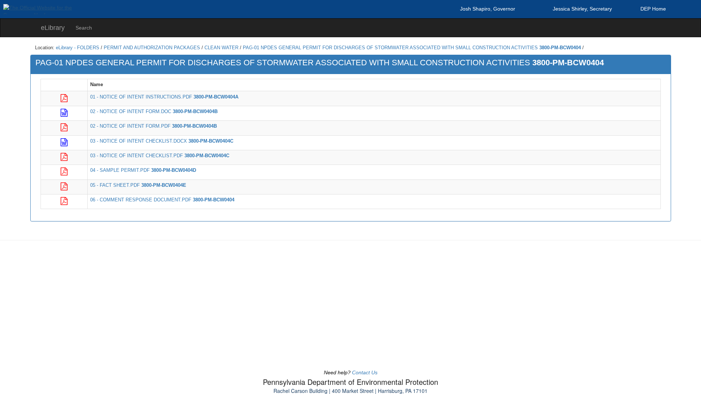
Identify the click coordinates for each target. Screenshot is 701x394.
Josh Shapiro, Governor (487, 9)
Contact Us (365, 372)
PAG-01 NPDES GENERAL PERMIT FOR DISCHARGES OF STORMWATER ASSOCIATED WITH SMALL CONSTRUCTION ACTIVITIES (412, 47)
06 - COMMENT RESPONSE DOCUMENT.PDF (162, 199)
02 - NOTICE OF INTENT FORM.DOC (154, 111)
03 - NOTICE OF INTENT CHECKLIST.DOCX (161, 141)
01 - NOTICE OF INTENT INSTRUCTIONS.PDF (164, 97)
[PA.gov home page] (350, 5)
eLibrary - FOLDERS (77, 47)
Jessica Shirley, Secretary (582, 9)
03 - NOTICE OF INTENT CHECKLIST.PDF (159, 155)
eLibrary (53, 27)
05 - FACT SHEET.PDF (138, 185)
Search (84, 28)
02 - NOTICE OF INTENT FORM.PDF (153, 126)
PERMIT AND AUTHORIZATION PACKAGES (152, 47)
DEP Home (653, 9)
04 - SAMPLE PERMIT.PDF (143, 170)
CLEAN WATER (221, 47)
